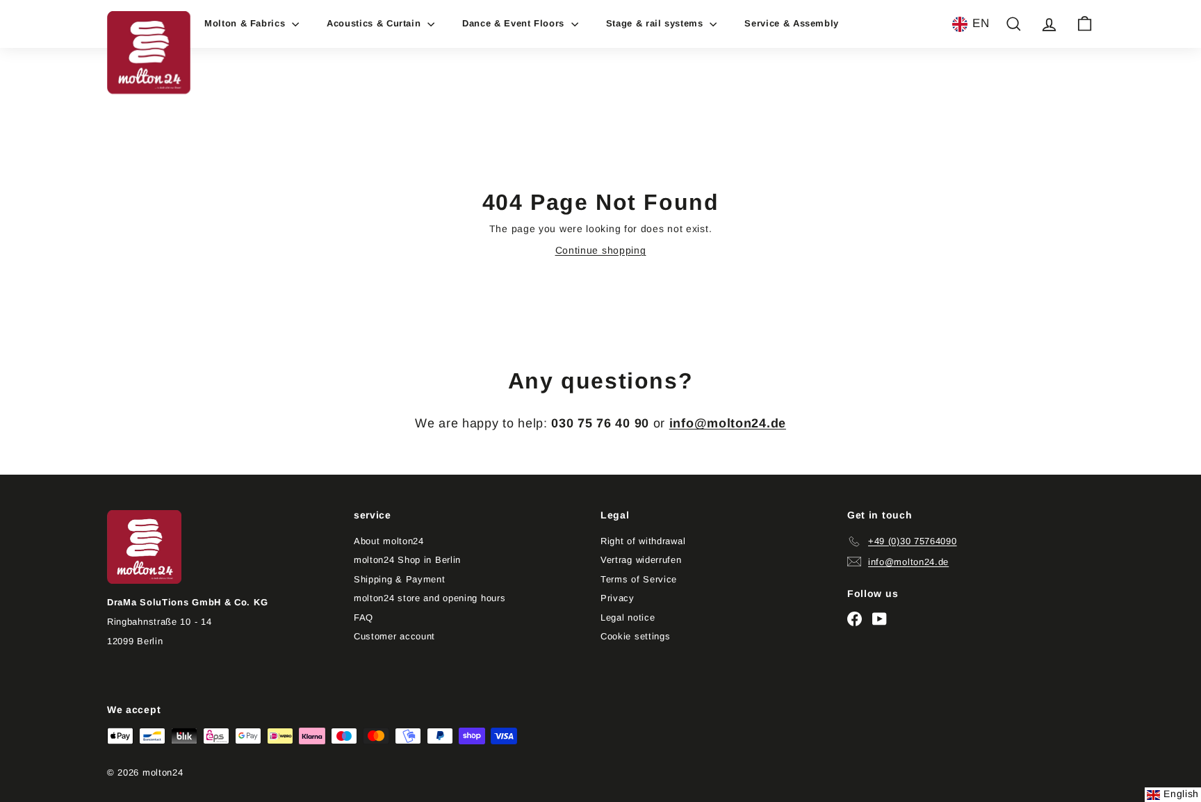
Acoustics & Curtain (375, 23)
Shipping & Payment (400, 579)
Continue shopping (600, 250)
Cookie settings (635, 636)
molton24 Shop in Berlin (407, 560)
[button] (971, 24)
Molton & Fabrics (246, 23)
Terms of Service (638, 579)
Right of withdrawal (642, 541)
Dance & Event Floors (515, 23)
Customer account (394, 636)
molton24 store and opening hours (429, 598)
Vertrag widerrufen (641, 560)
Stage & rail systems (656, 23)
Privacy (617, 598)
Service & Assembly (791, 23)
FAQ (363, 617)
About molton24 (389, 541)
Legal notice (627, 617)
